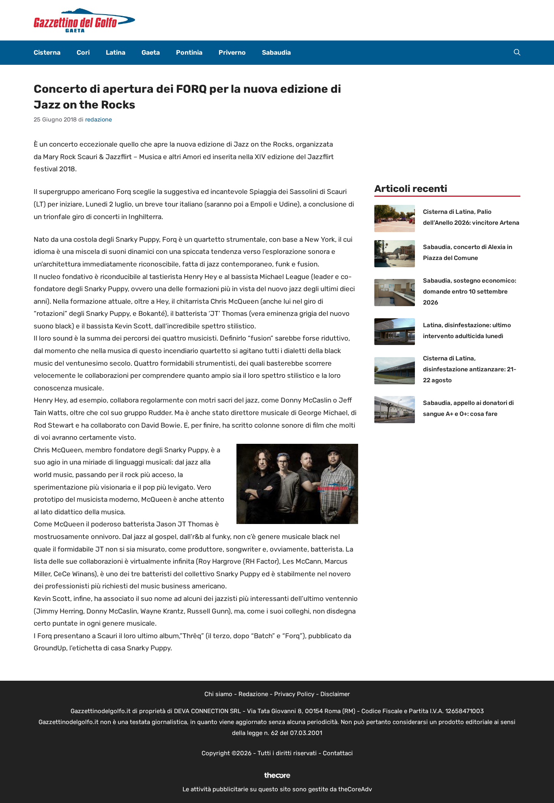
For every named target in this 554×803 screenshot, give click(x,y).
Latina (115, 52)
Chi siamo (218, 694)
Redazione (253, 694)
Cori (83, 52)
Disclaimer (335, 694)
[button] (517, 52)
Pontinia (189, 52)
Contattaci (338, 753)
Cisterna (47, 52)
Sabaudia (276, 52)
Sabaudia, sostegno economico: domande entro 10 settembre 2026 (469, 291)
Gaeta (151, 52)
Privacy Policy (294, 694)
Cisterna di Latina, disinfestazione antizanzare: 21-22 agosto (469, 369)
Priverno (232, 52)
